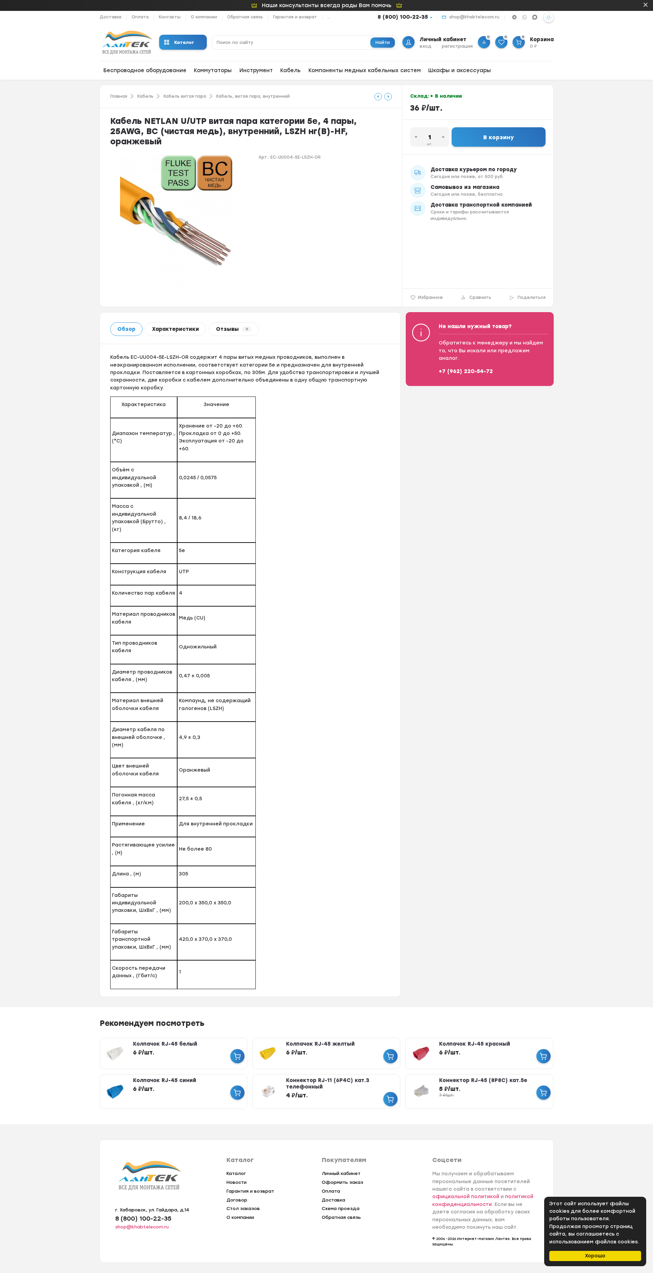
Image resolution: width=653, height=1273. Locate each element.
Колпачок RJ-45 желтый (320, 1044)
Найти (382, 42)
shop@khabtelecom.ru (474, 17)
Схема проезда (340, 1208)
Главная (118, 96)
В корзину (498, 137)
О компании (204, 17)
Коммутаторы (213, 70)
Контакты (170, 17)
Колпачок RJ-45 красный (474, 1044)
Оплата (140, 17)
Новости (237, 1182)
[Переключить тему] (548, 17)
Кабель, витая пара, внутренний (253, 96)
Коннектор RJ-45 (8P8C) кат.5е (483, 1080)
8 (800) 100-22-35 (403, 17)
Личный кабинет (341, 1173)
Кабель (290, 70)
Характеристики (175, 329)
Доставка (110, 17)
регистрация (457, 46)
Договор (237, 1200)
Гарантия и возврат (295, 17)
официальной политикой (465, 1196)
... (328, 17)
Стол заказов (243, 1208)
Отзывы (232, 329)
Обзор (126, 329)
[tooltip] (378, 96)
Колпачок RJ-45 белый (165, 1044)
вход (426, 46)
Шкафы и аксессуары (459, 70)
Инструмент (256, 70)
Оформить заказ (342, 1182)
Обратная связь (245, 17)
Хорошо (595, 1256)
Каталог (184, 42)
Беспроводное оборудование (144, 70)
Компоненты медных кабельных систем (364, 70)
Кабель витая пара (185, 96)
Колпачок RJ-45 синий (164, 1080)
